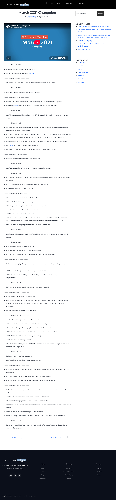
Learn (80, 69)
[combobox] (86, 13)
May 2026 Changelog (85, 49)
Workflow (81, 82)
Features (81, 3)
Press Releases (83, 72)
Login (59, 3)
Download (49, 3)
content (31, 73)
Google (10, 145)
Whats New (81, 79)
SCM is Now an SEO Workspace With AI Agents (93, 26)
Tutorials (81, 76)
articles (15, 106)
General (80, 66)
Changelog (31, 17)
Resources (68, 3)
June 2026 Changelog (85, 41)
